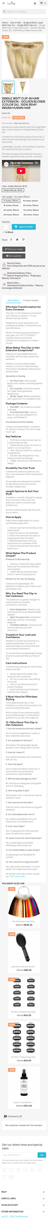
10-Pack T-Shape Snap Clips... (24, 1057)
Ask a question (15, 256)
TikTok (11, 1177)
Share (11, 239)
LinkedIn (4, 1177)
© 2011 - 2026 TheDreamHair (15, 1216)
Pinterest (23, 239)
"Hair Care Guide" (17, 876)
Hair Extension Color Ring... (24, 921)
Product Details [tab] (30, 300)
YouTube (25, 1170)
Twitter (11, 1170)
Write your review (15, 249)
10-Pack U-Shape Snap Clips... (24, 1012)
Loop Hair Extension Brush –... (24, 966)
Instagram (39, 1170)
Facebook (4, 1170)
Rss (18, 1170)
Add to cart (23, 226)
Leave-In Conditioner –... (24, 1102)
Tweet (17, 239)
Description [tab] (13, 300)
